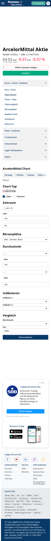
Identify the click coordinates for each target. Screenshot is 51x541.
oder (5, 213)
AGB (35, 479)
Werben (25, 472)
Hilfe (24, 469)
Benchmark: (8, 320)
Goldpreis (36, 501)
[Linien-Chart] (4, 191)
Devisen (16, 504)
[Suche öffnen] (48, 3)
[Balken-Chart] (9, 191)
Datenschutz (38, 472)
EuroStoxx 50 (10, 498)
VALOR (6, 55)
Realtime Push (11, 114)
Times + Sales (11, 99)
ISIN (23, 55)
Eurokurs (38, 504)
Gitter (9, 196)
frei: (4, 327)
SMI (27, 501)
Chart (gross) (10, 94)
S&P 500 (20, 501)
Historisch (9, 124)
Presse (8, 475)
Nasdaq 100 (36, 498)
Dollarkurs (27, 504)
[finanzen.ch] (15, 2)
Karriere (8, 472)
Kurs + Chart (10, 89)
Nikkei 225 (9, 501)
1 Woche (19, 175)
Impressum (38, 469)
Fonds (19, 507)
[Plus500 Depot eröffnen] (14, 4)
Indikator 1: (8, 297)
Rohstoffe (32, 509)
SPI (17, 495)
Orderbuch (10, 119)
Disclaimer (38, 475)
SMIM (29, 495)
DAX (36, 495)
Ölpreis (37, 512)
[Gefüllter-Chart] (6, 191)
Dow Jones (23, 498)
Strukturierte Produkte (15, 509)
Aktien (7, 504)
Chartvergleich (11, 104)
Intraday (8, 175)
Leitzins (8, 515)
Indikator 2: (8, 305)
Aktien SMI (9, 495)
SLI (23, 495)
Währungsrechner (23, 512)
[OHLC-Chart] (12, 191)
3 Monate (41, 175)
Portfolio (9, 512)
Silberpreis (9, 507)
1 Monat (30, 175)
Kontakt (8, 469)
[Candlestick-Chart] (14, 191)
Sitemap (8, 479)
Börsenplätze (11, 109)
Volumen (21, 196)
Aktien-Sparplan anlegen (26, 67)
